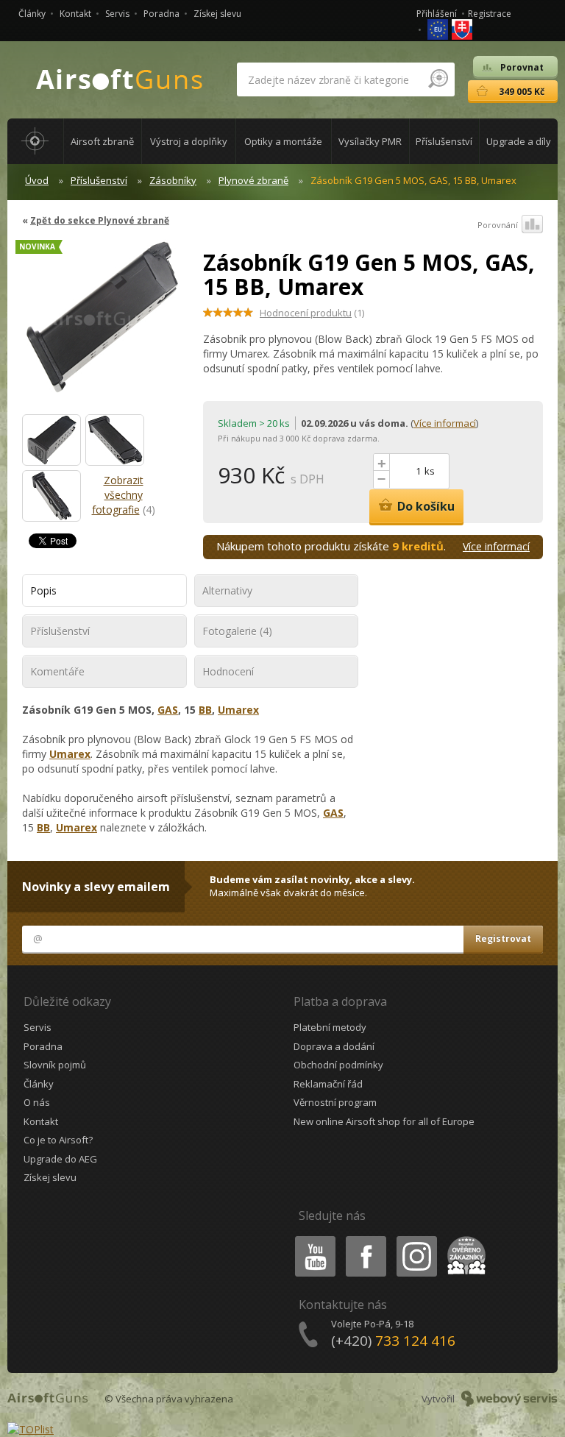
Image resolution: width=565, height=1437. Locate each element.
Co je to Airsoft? (58, 1139)
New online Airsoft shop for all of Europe (384, 1121)
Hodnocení (228, 671)
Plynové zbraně (253, 180)
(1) (312, 312)
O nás (37, 1102)
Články (32, 13)
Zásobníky (172, 180)
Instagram (416, 1238)
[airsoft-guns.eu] (438, 28)
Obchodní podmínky (338, 1064)
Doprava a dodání (334, 1046)
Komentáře (57, 671)
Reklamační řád (328, 1083)
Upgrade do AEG (60, 1158)
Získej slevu (217, 13)
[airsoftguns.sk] (462, 28)
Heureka (463, 1238)
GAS (167, 710)
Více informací (444, 423)
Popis (43, 590)
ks (429, 471)
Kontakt (75, 13)
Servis (117, 13)
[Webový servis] (509, 1399)
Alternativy (227, 590)
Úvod (37, 180)
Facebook (365, 1238)
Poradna (161, 13)
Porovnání (497, 224)
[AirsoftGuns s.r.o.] (119, 79)
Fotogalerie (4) (237, 631)
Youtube (312, 1238)
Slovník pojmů (55, 1064)
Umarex (238, 710)
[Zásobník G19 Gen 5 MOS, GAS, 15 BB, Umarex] (101, 324)
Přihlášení (436, 13)
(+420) (393, 1340)
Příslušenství (99, 180)
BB (205, 710)
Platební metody (330, 1027)
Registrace (489, 13)
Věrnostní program (335, 1102)
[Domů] (35, 141)
